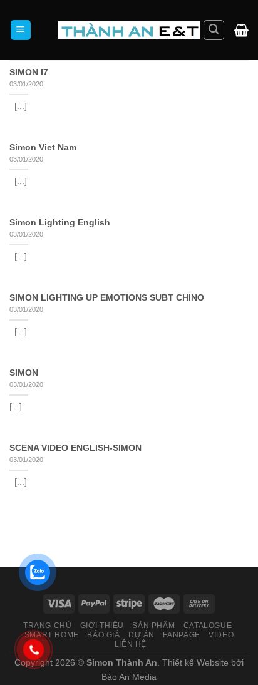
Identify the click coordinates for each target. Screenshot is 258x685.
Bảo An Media (129, 677)
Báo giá (103, 635)
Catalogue (207, 625)
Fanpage (181, 635)
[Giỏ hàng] (241, 30)
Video (221, 635)
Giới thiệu (102, 625)
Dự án (141, 635)
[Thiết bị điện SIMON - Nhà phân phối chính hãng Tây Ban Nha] (129, 30)
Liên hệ (131, 644)
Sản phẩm (153, 625)
